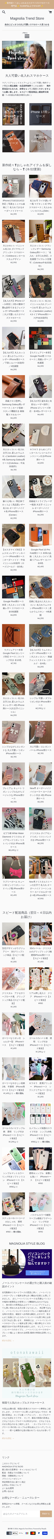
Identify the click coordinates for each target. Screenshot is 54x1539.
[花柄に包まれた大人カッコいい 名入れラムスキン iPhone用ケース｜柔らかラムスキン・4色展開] (40, 587)
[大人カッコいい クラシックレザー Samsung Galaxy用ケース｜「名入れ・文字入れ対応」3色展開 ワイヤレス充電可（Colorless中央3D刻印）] (40, 231)
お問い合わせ (8, 1491)
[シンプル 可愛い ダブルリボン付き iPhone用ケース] (40, 683)
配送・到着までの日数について (15, 1472)
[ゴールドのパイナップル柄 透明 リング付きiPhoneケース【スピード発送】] (13, 1113)
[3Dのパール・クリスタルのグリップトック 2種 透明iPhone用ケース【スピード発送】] (40, 933)
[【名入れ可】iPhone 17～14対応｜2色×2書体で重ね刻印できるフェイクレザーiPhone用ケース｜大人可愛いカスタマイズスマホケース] (13, 286)
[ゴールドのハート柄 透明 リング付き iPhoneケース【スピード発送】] (40, 1023)
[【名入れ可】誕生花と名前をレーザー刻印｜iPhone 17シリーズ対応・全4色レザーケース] (40, 386)
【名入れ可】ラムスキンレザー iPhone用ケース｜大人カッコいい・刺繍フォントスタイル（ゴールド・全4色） (40, 657)
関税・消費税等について (12, 1475)
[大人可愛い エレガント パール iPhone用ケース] (40, 732)
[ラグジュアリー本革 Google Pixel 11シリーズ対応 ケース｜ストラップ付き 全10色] (13, 635)
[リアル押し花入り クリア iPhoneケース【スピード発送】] (40, 978)
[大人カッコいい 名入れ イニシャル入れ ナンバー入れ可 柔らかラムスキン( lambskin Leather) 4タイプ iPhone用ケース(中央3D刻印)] (40, 286)
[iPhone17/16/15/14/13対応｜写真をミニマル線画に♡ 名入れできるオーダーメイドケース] (13, 186)
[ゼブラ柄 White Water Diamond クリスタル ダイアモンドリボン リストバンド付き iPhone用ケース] (13, 818)
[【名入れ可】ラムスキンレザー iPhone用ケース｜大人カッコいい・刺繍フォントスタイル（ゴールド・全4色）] (40, 635)
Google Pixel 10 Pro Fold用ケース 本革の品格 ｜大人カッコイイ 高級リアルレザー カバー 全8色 (41, 556)
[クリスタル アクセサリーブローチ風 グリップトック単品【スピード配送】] (13, 978)
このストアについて (11, 1463)
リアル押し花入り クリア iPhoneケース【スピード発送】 (40, 996)
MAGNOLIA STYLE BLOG (12, 1466)
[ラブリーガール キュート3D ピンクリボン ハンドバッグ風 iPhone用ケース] (13, 867)
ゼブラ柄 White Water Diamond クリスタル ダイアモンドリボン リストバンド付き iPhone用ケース (13, 840)
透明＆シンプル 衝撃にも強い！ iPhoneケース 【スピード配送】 (40, 1176)
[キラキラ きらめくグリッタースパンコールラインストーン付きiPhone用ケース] (40, 435)
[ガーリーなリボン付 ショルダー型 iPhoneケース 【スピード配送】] (13, 1023)
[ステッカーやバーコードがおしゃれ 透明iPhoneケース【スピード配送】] (13, 1203)
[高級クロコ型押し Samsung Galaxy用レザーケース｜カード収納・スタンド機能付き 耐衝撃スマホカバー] (13, 386)
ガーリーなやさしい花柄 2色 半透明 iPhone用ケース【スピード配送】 (14, 1086)
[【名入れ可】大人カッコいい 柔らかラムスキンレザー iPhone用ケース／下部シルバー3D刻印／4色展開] (13, 338)
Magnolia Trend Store (27, 18)
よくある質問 (8, 1488)
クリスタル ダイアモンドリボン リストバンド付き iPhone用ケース (40, 836)
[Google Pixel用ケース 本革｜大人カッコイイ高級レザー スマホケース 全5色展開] (13, 587)
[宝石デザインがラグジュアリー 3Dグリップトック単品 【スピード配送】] (13, 933)
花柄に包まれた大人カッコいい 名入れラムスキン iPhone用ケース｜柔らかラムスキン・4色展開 (40, 608)
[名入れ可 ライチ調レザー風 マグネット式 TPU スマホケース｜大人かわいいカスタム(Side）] (40, 186)
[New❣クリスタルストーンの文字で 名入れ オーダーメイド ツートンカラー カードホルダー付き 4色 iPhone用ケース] (40, 867)
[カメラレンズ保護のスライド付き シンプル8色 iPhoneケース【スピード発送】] (40, 1113)
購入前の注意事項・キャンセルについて (19, 1469)
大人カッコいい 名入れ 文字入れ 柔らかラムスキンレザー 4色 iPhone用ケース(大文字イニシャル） (13, 705)
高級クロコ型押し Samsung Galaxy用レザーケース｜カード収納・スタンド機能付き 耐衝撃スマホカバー (13, 408)
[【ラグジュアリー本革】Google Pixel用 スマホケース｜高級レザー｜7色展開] (40, 338)
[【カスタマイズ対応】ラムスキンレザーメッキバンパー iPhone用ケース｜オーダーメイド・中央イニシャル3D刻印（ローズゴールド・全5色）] (13, 535)
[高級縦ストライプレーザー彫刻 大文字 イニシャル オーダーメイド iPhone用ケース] (40, 486)
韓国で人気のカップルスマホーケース (23, 1402)
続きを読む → (8, 1340)
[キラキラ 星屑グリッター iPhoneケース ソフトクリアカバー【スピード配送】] (40, 1068)
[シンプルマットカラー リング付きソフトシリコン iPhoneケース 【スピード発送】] (13, 1158)
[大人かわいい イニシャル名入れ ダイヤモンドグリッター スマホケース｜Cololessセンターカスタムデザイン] (13, 231)
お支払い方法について (11, 1485)
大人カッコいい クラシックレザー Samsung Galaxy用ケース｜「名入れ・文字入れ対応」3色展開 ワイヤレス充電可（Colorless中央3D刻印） (40, 255)
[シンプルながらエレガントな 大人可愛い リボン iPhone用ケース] (13, 732)
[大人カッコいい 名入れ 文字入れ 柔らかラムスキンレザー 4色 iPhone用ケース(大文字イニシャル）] (13, 683)
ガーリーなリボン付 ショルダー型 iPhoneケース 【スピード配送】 (13, 1041)
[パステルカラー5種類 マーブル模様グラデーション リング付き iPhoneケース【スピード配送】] (40, 1202)
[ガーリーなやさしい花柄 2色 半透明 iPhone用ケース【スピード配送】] (13, 1068)
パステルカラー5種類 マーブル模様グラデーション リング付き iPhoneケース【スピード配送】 (41, 1222)
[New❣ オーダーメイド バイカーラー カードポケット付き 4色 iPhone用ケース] (40, 773)
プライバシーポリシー (11, 1478)
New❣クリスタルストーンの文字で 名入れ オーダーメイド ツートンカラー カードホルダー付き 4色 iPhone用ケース (40, 889)
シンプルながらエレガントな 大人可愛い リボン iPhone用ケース (13, 750)
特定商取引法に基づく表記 (13, 1482)
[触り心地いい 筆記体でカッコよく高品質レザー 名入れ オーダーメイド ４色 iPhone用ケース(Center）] (13, 486)
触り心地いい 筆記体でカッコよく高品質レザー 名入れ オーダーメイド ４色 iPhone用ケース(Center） (13, 508)
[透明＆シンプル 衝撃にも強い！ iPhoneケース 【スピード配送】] (40, 1158)
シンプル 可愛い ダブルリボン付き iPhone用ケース (41, 701)
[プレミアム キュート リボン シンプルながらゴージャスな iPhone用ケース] (13, 773)
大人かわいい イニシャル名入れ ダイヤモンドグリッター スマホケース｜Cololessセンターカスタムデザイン (13, 252)
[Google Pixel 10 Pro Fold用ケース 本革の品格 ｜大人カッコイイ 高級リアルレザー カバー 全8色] (40, 535)
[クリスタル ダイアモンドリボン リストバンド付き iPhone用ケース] (40, 818)
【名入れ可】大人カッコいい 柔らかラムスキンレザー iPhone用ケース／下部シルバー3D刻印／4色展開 (13, 359)
